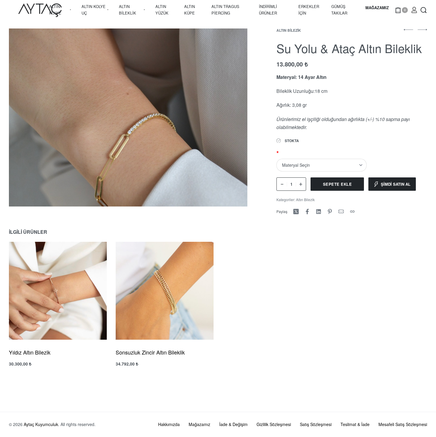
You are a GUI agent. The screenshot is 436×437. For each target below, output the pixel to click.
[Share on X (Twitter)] (296, 211)
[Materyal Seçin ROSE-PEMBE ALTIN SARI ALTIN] (321, 165)
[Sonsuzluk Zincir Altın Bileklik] (165, 291)
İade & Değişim (233, 424)
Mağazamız (199, 424)
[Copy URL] (352, 211)
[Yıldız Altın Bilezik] (58, 291)
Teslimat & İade (355, 424)
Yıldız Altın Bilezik (29, 352)
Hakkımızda (169, 424)
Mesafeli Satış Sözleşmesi (402, 424)
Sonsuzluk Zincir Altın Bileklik (150, 352)
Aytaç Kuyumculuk (41, 424)
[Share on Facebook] (307, 211)
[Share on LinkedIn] (318, 211)
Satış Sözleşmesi (316, 424)
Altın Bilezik (288, 30)
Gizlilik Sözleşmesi (274, 424)
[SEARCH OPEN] (423, 10)
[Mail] (341, 211)
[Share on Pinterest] (329, 211)
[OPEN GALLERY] (128, 117)
